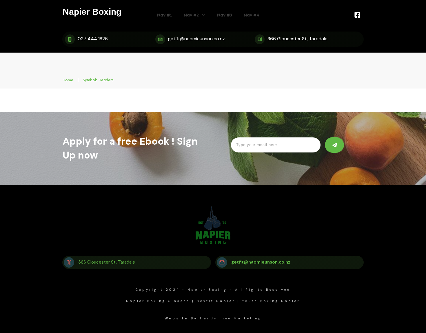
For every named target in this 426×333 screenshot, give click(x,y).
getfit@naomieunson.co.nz (196, 39)
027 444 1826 (93, 39)
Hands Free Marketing (231, 318)
